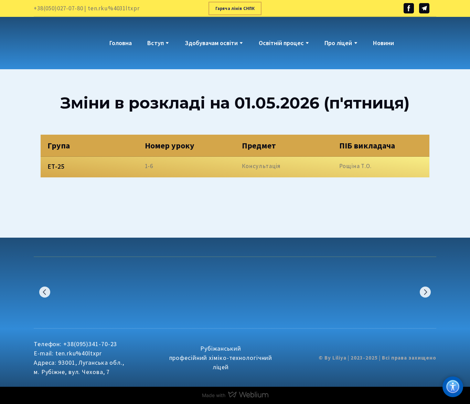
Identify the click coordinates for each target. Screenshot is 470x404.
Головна (120, 43)
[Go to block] (55, 38)
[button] (235, 8)
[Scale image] (63, 292)
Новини (383, 43)
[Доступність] (452, 386)
